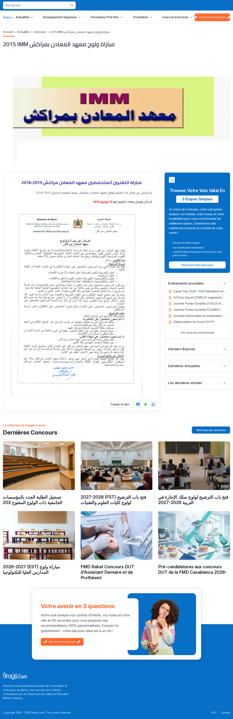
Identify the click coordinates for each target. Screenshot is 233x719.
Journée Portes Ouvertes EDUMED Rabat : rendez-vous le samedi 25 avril (198, 310)
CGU (213, 712)
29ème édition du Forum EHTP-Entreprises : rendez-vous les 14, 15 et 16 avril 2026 (198, 322)
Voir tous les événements (197, 332)
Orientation (140, 17)
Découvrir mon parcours (212, 17)
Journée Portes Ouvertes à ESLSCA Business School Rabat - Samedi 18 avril (199, 304)
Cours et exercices (175, 17)
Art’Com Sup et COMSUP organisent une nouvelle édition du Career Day (197, 298)
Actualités (22, 17)
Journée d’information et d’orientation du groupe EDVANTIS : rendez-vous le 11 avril (199, 316)
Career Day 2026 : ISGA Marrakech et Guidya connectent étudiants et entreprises (198, 291)
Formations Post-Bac (105, 17)
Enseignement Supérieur (60, 17)
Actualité (23, 32)
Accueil (8, 32)
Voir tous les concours (211, 430)
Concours (39, 32)
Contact (225, 712)
